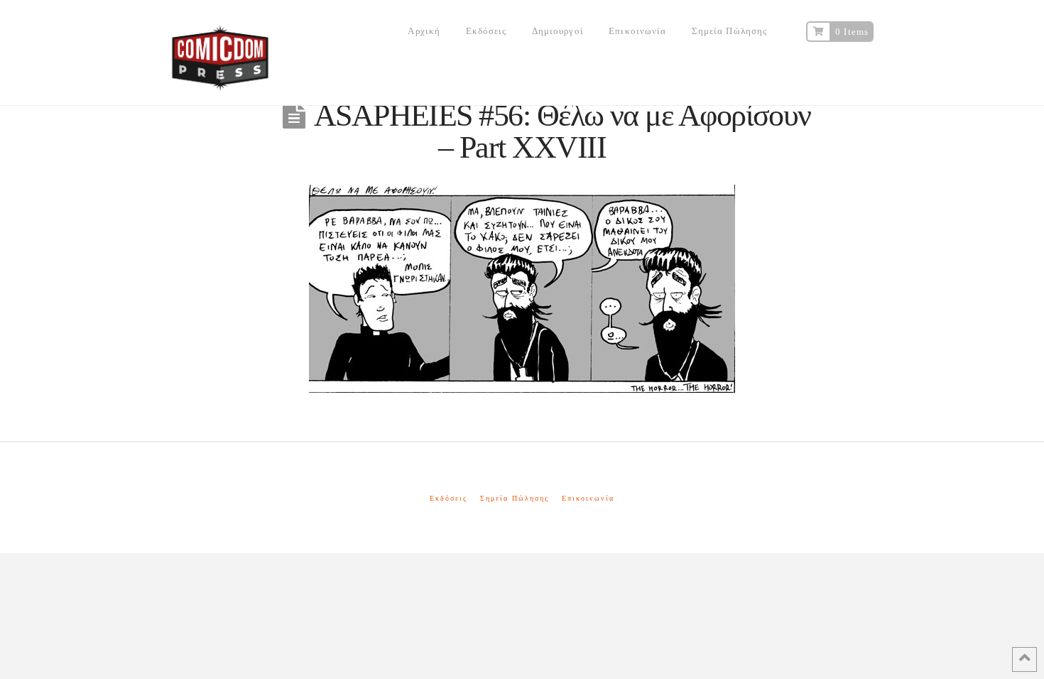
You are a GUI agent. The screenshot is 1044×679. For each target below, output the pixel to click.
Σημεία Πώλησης (514, 498)
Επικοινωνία (588, 498)
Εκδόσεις (448, 498)
